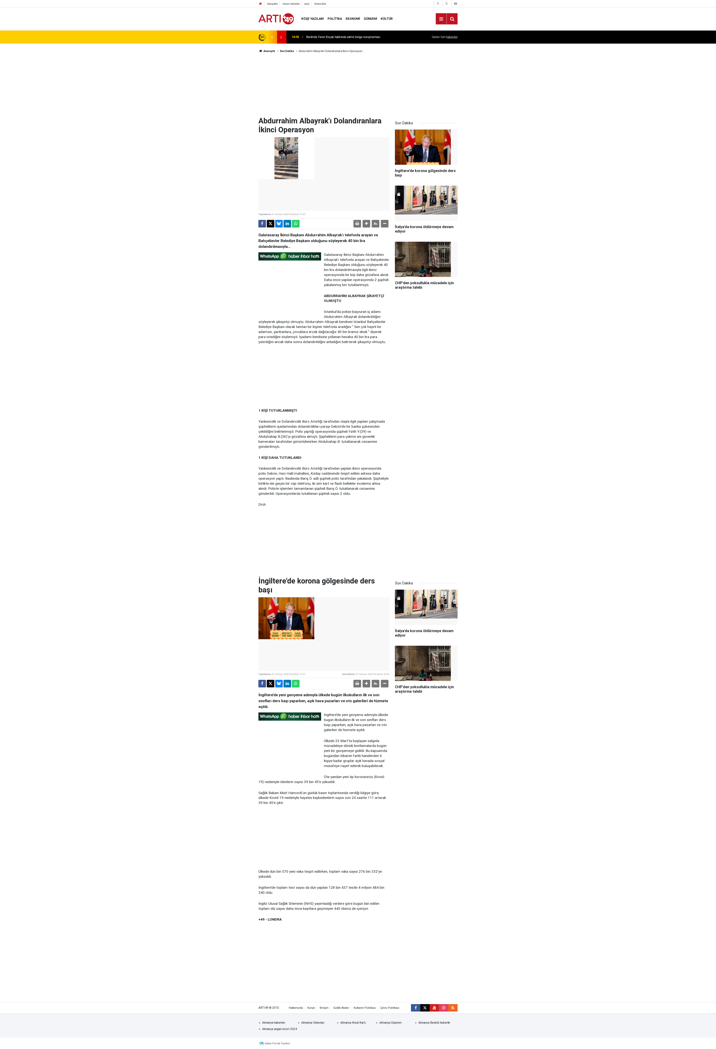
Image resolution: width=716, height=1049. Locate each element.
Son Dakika (287, 51)
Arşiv (307, 3)
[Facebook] (262, 223)
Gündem (370, 18)
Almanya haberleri (273, 1022)
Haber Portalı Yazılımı (277, 1043)
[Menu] (441, 19)
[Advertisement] (358, 85)
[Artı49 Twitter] (447, 3)
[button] (366, 223)
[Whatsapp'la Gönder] (295, 223)
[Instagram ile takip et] (443, 1008)
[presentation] (272, 37)
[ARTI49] (276, 18)
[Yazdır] (357, 223)
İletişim (324, 1007)
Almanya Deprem (390, 1022)
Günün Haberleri (291, 3)
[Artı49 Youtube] (455, 3)
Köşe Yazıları (312, 18)
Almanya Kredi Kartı (353, 1022)
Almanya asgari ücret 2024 (279, 1029)
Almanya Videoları (312, 1022)
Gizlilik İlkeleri (341, 1007)
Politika (335, 18)
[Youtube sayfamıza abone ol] (434, 1008)
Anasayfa (269, 51)
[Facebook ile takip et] (415, 1008)
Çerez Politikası (389, 1007)
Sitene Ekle (320, 3)
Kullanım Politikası (365, 1007)
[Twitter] (270, 223)
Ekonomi (353, 18)
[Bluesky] (279, 223)
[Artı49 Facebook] (438, 3)
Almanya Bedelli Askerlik (434, 1022)
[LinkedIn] (287, 223)
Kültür (387, 18)
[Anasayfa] (260, 3)
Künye (311, 1007)
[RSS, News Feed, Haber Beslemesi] (453, 1008)
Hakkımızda (296, 1007)
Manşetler (272, 3)
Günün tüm (445, 37)
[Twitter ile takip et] (425, 1008)
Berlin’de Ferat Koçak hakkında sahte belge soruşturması (343, 37)
